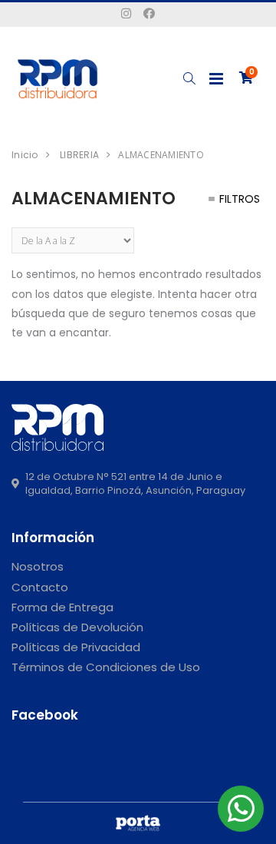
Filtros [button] (239, 199)
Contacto (40, 587)
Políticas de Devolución (77, 627)
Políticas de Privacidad (76, 647)
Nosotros (38, 566)
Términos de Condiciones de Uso (106, 667)
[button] (189, 79)
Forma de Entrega (62, 607)
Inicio (25, 154)
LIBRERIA (79, 154)
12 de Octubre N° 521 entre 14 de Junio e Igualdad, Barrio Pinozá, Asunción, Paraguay (135, 484)
